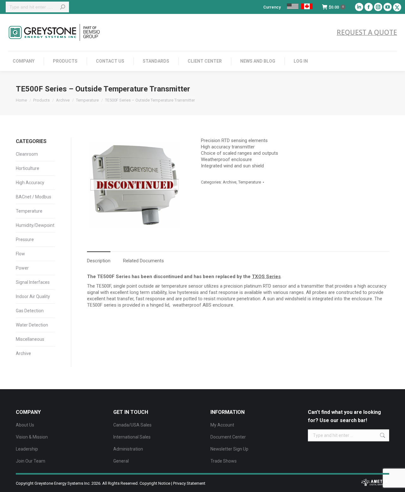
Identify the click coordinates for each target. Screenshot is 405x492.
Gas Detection (30, 310)
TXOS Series (266, 276)
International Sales (132, 436)
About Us (25, 424)
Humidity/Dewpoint (35, 225)
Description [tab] (98, 261)
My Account (222, 424)
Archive (229, 182)
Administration (128, 449)
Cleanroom (27, 154)
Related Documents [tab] (143, 261)
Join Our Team (30, 461)
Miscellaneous (30, 339)
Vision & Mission (32, 436)
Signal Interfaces (33, 282)
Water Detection (32, 324)
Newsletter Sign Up (229, 449)
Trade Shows (223, 461)
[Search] (62, 7)
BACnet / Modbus (33, 196)
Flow (20, 253)
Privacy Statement (189, 483)
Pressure (25, 239)
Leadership (27, 449)
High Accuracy (30, 182)
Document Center (228, 436)
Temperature (249, 182)
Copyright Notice (155, 483)
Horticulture (27, 168)
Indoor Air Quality (33, 296)
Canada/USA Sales (132, 424)
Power (22, 268)
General (121, 461)
